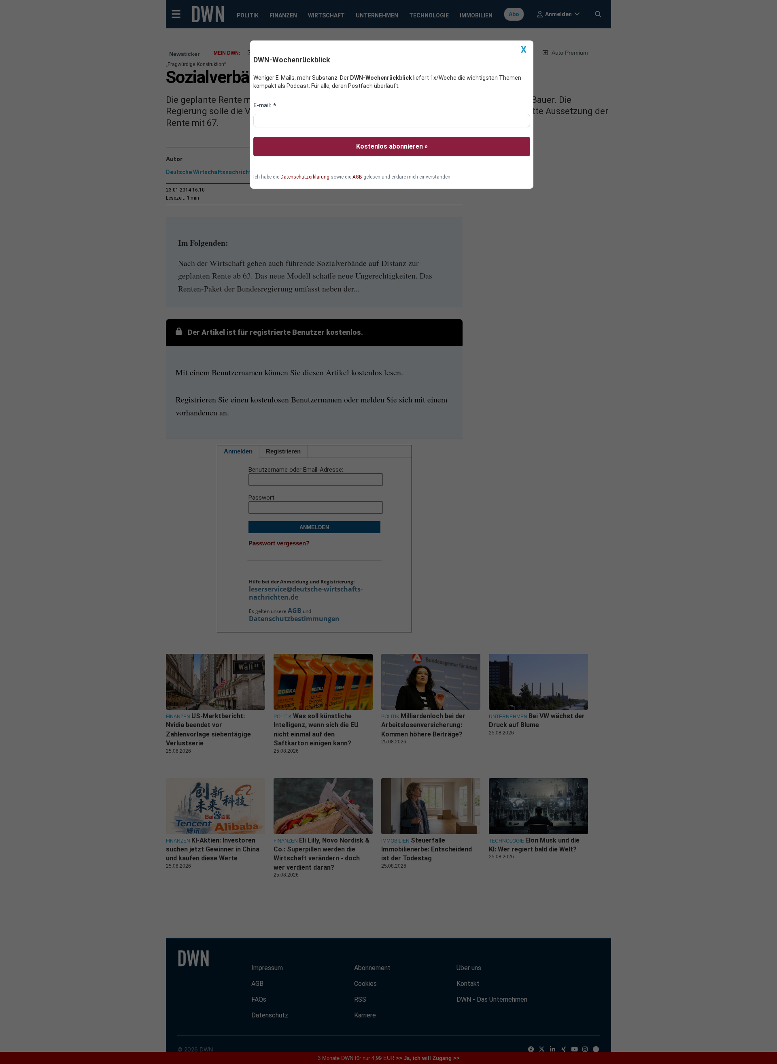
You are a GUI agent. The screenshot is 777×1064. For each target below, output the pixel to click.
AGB (357, 177)
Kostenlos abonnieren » (392, 146)
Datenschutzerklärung (304, 177)
